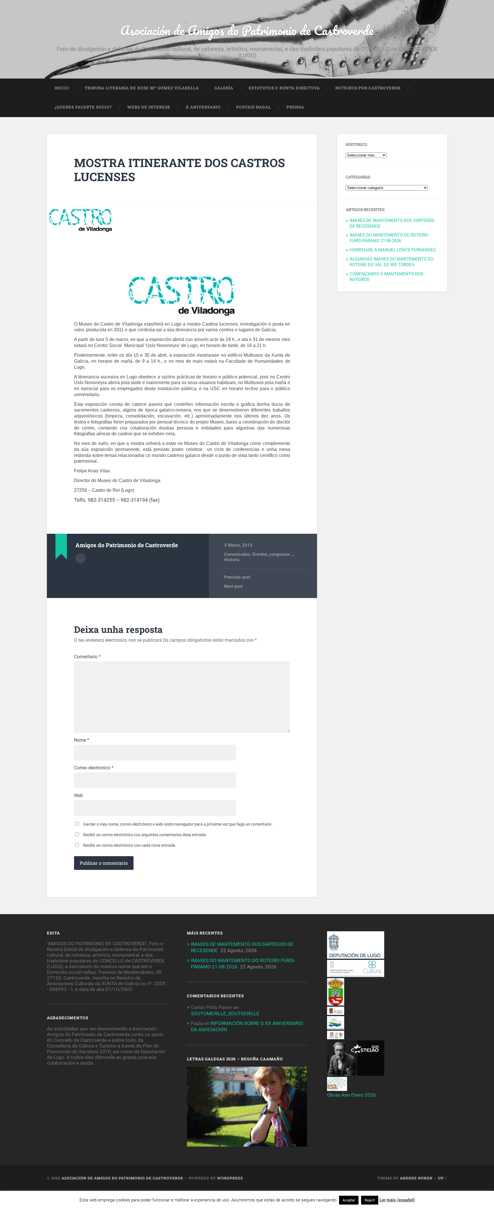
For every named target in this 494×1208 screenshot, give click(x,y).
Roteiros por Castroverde (368, 88)
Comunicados (237, 554)
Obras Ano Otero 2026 (351, 1095)
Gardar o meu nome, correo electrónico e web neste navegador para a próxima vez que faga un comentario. (177, 824)
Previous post (237, 577)
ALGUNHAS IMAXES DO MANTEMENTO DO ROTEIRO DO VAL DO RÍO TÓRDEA (391, 261)
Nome (81, 740)
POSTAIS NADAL (253, 107)
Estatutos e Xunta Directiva (284, 88)
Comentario (87, 657)
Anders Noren (416, 1178)
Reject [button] (369, 1200)
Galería (223, 88)
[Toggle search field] (437, 107)
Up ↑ (442, 1178)
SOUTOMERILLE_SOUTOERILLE (225, 1013)
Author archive (80, 558)
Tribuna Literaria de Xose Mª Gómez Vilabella (142, 88)
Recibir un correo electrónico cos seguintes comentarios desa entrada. (145, 834)
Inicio (62, 88)
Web (78, 795)
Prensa (295, 107)
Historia (231, 559)
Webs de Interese (148, 107)
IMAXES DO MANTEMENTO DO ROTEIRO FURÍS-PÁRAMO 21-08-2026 (389, 237)
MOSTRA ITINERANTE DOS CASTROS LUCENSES (179, 169)
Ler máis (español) (397, 1200)
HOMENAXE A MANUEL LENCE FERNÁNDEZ (393, 249)
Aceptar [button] (348, 1200)
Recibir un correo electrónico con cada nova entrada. (129, 845)
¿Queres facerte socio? (83, 107)
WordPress (230, 1178)
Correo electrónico (93, 768)
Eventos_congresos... (272, 554)
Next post (233, 586)
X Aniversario (203, 107)
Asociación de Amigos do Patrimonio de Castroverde (247, 30)
